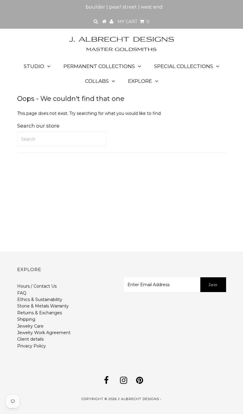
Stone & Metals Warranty (43, 306)
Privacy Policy (31, 346)
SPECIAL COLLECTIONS (183, 66)
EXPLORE (140, 81)
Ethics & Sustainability (39, 299)
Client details (30, 339)
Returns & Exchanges (39, 312)
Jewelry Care (30, 326)
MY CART (133, 21)
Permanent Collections (99, 66)
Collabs (97, 81)
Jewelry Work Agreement (44, 332)
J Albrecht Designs (138, 399)
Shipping (26, 319)
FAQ (21, 293)
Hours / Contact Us (37, 286)
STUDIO (34, 66)
